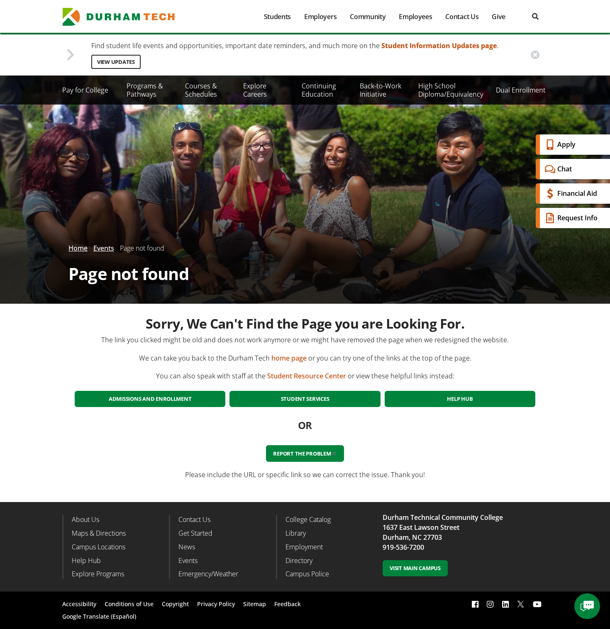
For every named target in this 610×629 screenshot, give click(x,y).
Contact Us (461, 16)
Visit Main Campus (415, 568)
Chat (564, 168)
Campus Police (307, 573)
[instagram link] (490, 604)
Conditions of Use (129, 604)
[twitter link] (521, 603)
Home (78, 248)
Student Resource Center (306, 375)
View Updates (116, 62)
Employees (415, 16)
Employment (304, 546)
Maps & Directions (99, 533)
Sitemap (254, 604)
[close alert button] (535, 55)
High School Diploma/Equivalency (450, 90)
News (186, 546)
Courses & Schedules (201, 90)
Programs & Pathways (145, 90)
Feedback (287, 604)
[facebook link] (475, 604)
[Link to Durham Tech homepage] (124, 17)
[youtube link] (537, 604)
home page (289, 358)
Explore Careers (255, 90)
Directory (298, 560)
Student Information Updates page (439, 45)
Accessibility (79, 604)
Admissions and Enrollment (150, 398)
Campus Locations (98, 546)
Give (498, 16)
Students (277, 16)
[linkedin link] (505, 604)
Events (103, 248)
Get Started (195, 533)
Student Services (305, 398)
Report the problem (302, 453)
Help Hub (460, 398)
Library (295, 533)
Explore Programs (98, 573)
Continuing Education (319, 90)
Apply (566, 144)
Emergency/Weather (208, 573)
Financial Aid (577, 193)
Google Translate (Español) (99, 616)
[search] (535, 16)
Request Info (577, 217)
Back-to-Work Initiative (380, 90)
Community (368, 16)
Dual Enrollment (521, 90)
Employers (320, 16)
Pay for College (85, 90)
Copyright (175, 604)
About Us (85, 519)
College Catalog (308, 519)
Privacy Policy (216, 604)
